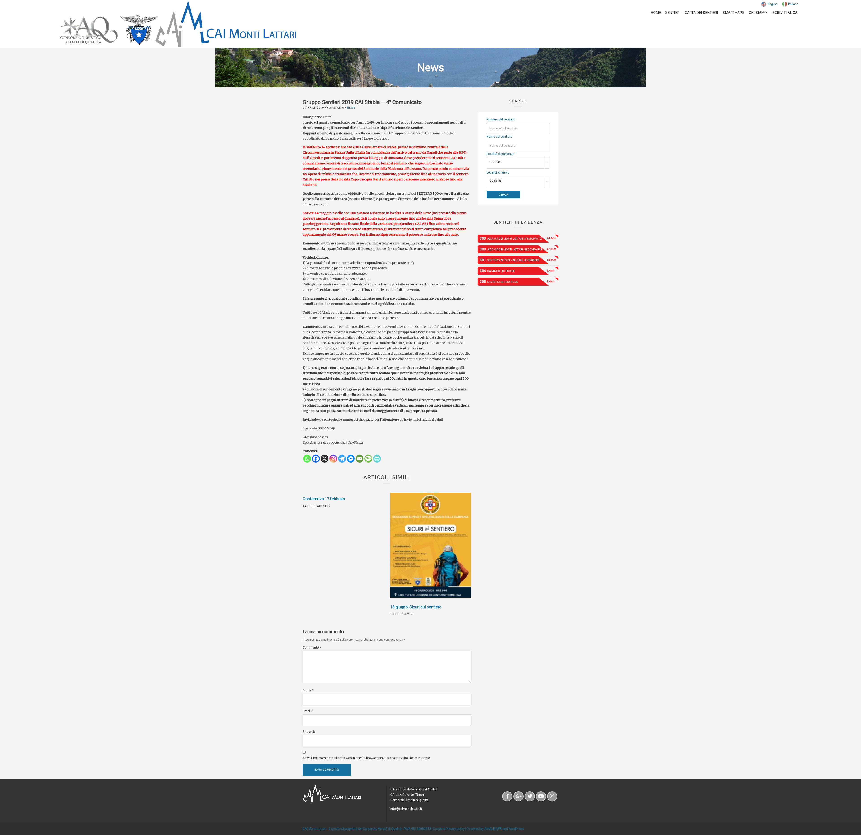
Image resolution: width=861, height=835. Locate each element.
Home (656, 13)
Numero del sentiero (501, 119)
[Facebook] (316, 459)
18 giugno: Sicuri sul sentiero (415, 607)
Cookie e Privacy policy (449, 829)
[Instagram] (333, 459)
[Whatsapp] (307, 459)
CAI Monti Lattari (314, 829)
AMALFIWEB (493, 829)
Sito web (309, 731)
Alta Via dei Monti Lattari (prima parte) (518, 238)
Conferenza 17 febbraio (324, 498)
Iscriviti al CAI (784, 13)
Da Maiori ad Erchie (517, 271)
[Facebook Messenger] (351, 459)
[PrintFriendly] (377, 459)
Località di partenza (500, 154)
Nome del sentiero (499, 136)
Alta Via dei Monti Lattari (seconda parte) (518, 249)
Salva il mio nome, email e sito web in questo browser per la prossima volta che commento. (367, 758)
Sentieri (673, 13)
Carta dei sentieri (701, 13)
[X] (324, 459)
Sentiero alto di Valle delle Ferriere (518, 260)
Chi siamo (758, 13)
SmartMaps (733, 13)
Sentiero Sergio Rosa (517, 281)
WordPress (516, 829)
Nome (308, 690)
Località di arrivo (498, 172)
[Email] (359, 459)
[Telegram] (342, 459)
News (351, 107)
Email (308, 711)
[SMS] (368, 459)
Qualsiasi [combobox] (495, 162)
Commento (312, 647)
